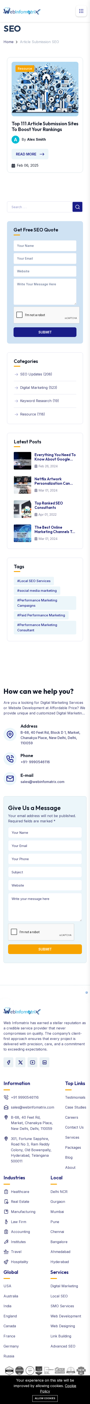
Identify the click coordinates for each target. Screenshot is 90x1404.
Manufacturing (23, 1211)
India (7, 1306)
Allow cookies (45, 1398)
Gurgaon (57, 1201)
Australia (10, 1296)
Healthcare (20, 1191)
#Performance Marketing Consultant (37, 627)
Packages (73, 1147)
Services (72, 1137)
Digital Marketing (64, 1286)
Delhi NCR (59, 1191)
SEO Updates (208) (36, 374)
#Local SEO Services (33, 581)
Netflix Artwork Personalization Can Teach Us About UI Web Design (55, 481)
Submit (45, 332)
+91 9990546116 (25, 1097)
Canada (9, 1326)
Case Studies (75, 1107)
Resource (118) (32, 414)
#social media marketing (37, 590)
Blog (69, 1157)
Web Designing (62, 1326)
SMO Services (62, 1306)
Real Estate (20, 1201)
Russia (8, 1356)
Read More (26, 154)
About (70, 1167)
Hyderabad (59, 1262)
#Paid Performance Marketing (41, 615)
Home (8, 42)
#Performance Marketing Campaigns (37, 603)
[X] (20, 1062)
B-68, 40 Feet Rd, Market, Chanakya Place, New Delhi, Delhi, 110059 (32, 1123)
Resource (25, 68)
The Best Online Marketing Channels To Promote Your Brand (54, 529)
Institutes (18, 1242)
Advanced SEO (62, 1346)
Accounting (20, 1231)
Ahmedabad (60, 1251)
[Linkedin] (44, 1062)
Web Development (65, 1316)
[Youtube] (32, 1062)
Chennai (57, 1231)
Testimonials (75, 1097)
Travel (16, 1251)
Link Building (60, 1336)
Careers (71, 1117)
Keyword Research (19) (39, 401)
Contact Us (74, 1127)
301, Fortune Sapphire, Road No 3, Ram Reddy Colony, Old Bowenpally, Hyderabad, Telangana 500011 (31, 1149)
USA (7, 1286)
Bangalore (59, 1242)
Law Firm (18, 1222)
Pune (54, 1222)
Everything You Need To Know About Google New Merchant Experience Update (55, 457)
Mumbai (57, 1211)
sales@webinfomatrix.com (32, 1107)
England (10, 1316)
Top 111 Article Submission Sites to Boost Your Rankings (45, 126)
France (9, 1336)
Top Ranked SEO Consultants (49, 505)
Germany (11, 1346)
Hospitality (19, 1262)
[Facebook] (8, 1062)
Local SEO (59, 1296)
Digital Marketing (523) (38, 387)
